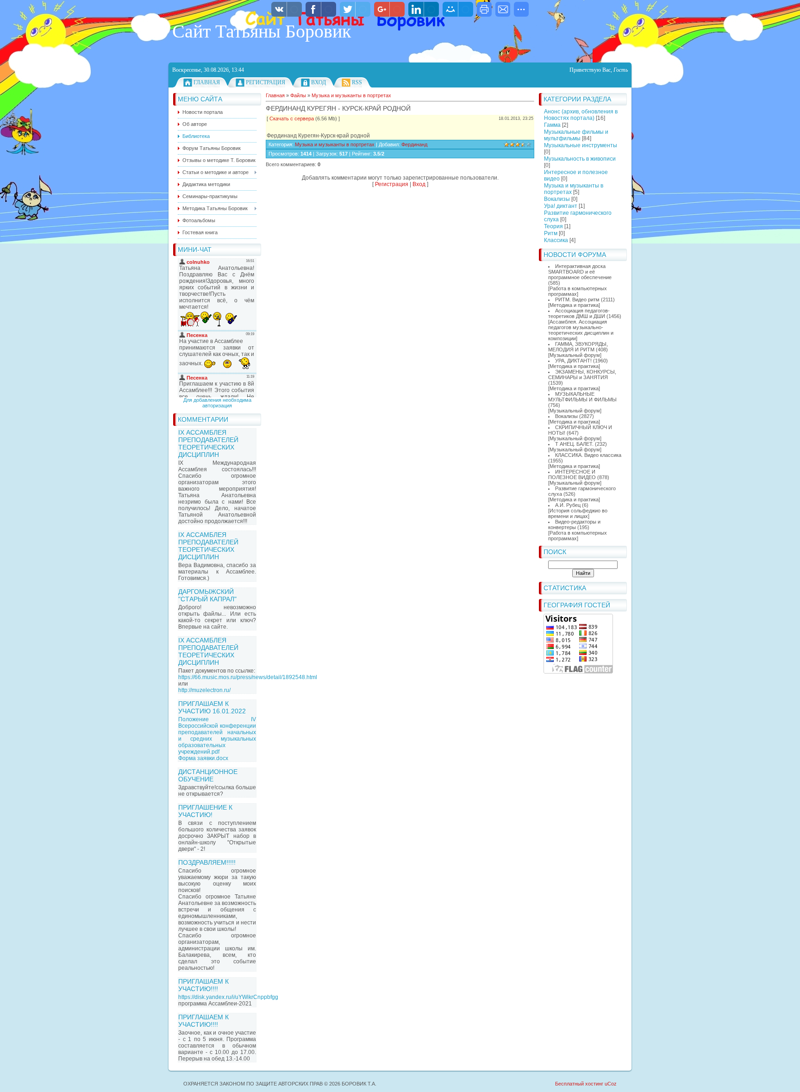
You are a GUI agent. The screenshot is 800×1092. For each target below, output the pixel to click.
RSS (357, 82)
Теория (553, 226)
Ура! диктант (560, 206)
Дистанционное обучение (208, 775)
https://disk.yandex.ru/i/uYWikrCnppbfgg (228, 997)
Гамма (552, 125)
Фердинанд (414, 144)
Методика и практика (574, 305)
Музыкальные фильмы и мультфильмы (576, 135)
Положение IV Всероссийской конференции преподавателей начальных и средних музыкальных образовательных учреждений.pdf (217, 735)
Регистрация (265, 82)
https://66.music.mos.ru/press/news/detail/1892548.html (247, 677)
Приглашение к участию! (205, 811)
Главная (207, 82)
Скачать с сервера (291, 118)
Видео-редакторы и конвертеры (574, 524)
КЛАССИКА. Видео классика (588, 455)
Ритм (550, 233)
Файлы (298, 95)
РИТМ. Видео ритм (577, 299)
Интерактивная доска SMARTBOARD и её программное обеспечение (580, 271)
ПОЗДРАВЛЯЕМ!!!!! (207, 862)
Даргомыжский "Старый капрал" (207, 595)
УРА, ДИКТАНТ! (573, 360)
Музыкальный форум (575, 355)
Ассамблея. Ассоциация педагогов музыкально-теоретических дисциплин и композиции (580, 330)
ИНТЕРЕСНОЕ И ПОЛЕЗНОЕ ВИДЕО (572, 474)
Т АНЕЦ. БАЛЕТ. (574, 444)
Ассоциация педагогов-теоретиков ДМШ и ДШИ (579, 313)
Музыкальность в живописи (580, 159)
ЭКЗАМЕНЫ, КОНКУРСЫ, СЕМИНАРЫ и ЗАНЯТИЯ (582, 374)
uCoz (611, 1083)
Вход (318, 82)
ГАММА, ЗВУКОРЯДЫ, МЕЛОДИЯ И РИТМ (578, 346)
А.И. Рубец (568, 505)
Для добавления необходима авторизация (217, 402)
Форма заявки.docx (203, 758)
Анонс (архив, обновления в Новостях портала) (581, 114)
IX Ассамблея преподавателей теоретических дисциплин (208, 443)
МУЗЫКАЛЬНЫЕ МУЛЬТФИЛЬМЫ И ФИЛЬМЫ (582, 396)
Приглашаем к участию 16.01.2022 (212, 707)
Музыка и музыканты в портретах (351, 95)
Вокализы (557, 199)
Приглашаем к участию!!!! (203, 985)
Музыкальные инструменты (580, 145)
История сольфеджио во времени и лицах (577, 513)
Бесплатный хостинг (579, 1083)
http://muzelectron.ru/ (204, 690)
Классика (556, 240)
